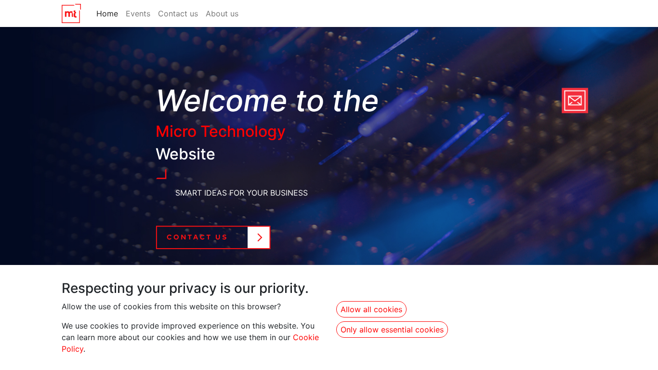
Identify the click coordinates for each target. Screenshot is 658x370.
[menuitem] (107, 13)
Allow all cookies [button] (371, 309)
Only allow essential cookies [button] (392, 329)
